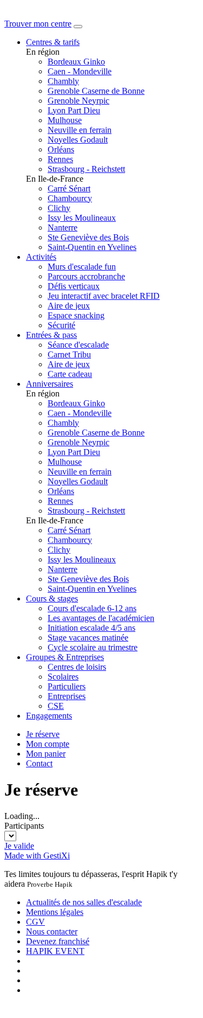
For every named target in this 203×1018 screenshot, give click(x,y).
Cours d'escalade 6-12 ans (92, 608)
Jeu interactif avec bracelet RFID (104, 295)
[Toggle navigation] (78, 26)
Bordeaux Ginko (76, 61)
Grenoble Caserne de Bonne (96, 90)
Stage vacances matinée (88, 637)
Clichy (59, 208)
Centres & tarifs (53, 42)
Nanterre (62, 227)
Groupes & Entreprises (65, 657)
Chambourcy (70, 198)
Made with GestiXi (37, 855)
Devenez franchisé (57, 941)
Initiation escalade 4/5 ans (91, 627)
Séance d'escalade (78, 344)
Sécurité (61, 325)
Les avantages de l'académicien (101, 618)
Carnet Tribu (69, 354)
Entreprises (67, 696)
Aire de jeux (69, 305)
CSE (56, 705)
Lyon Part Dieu (74, 110)
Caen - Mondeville (80, 71)
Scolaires (63, 676)
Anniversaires (49, 383)
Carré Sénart (69, 188)
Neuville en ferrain (80, 130)
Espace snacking (76, 315)
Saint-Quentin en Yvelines (92, 247)
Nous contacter (51, 931)
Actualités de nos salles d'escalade (84, 902)
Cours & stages (52, 598)
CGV (35, 921)
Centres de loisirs (77, 666)
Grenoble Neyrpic (78, 100)
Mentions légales (54, 912)
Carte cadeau (70, 374)
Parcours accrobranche (86, 276)
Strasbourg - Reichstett (86, 169)
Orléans (61, 149)
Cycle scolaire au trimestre (92, 647)
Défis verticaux (74, 286)
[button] (47, 743)
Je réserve (43, 734)
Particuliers (67, 686)
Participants (24, 825)
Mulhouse (65, 120)
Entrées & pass (51, 335)
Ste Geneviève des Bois (88, 237)
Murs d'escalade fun (82, 266)
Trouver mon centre (37, 23)
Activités (41, 256)
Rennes (60, 159)
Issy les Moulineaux (82, 217)
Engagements (49, 715)
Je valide (19, 845)
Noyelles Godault (78, 139)
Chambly (63, 81)
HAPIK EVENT (55, 951)
